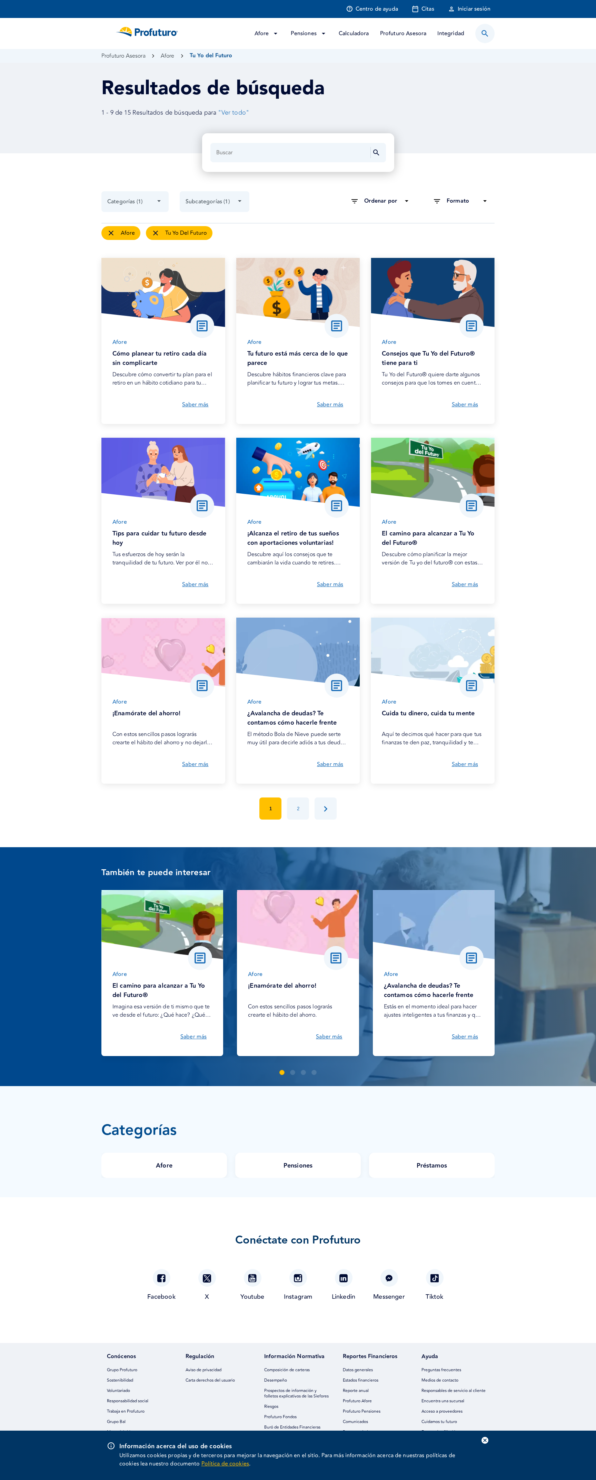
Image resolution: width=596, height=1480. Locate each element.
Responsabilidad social (127, 1401)
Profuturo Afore (357, 1401)
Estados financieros (360, 1380)
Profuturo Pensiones (361, 1411)
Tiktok (434, 1297)
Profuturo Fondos (280, 1417)
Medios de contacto (439, 1380)
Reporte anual (356, 1390)
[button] (282, 1072)
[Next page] (326, 808)
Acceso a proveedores (442, 1411)
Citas (427, 9)
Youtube (252, 1297)
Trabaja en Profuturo (126, 1411)
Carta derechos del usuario (210, 1380)
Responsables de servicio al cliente (453, 1390)
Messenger (389, 1297)
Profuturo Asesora (403, 33)
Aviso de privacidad (203, 1370)
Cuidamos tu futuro (439, 1422)
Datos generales (358, 1370)
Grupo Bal (116, 1422)
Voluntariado (118, 1390)
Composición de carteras (287, 1370)
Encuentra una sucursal (442, 1401)
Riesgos (271, 1406)
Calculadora (354, 33)
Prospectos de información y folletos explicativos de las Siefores (296, 1393)
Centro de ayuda (377, 9)
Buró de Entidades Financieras (292, 1427)
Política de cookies (225, 1464)
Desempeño (275, 1380)
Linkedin (343, 1297)
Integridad (450, 33)
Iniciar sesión (474, 9)
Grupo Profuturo (122, 1370)
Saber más (195, 404)
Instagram (298, 1297)
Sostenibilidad (120, 1380)
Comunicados (355, 1422)
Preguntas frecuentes (441, 1370)
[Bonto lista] (485, 33)
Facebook (161, 1297)
